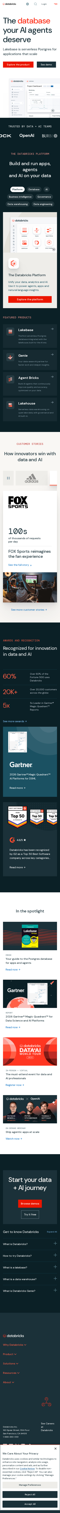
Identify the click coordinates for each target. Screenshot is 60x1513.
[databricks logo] (13, 1336)
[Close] (55, 1448)
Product (8, 1354)
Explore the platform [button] (30, 299)
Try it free (30, 1214)
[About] (13, 1382)
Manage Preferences (30, 1485)
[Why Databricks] (25, 1345)
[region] (30, 1477)
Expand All (52, 1231)
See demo (46, 64)
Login (44, 4)
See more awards (13, 721)
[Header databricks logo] (9, 4)
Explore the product (18, 64)
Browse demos (30, 1203)
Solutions (9, 1363)
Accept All (30, 1504)
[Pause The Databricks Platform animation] (54, 249)
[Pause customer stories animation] (55, 136)
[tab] (17, 189)
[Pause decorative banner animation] (53, 110)
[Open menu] (55, 4)
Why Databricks (13, 1345)
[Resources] (18, 1373)
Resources (9, 1373)
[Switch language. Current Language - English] (28, 4)
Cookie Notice (27, 1468)
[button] (36, 4)
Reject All (30, 1494)
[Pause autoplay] (8, 478)
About (7, 1382)
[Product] (15, 1354)
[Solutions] (17, 1364)
